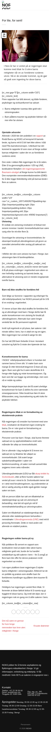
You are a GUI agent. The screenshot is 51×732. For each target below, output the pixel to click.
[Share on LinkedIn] (37, 612)
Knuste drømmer (41, 626)
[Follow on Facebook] (4, 679)
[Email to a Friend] (28, 612)
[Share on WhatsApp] (14, 612)
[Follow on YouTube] (13, 679)
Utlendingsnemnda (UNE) (27, 519)
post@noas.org (14, 692)
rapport (39, 136)
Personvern (25, 724)
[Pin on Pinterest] (32, 612)
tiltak (4, 425)
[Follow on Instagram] (8, 679)
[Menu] (47, 4)
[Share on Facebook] (18, 612)
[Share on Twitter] (23, 612)
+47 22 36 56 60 (16, 690)
